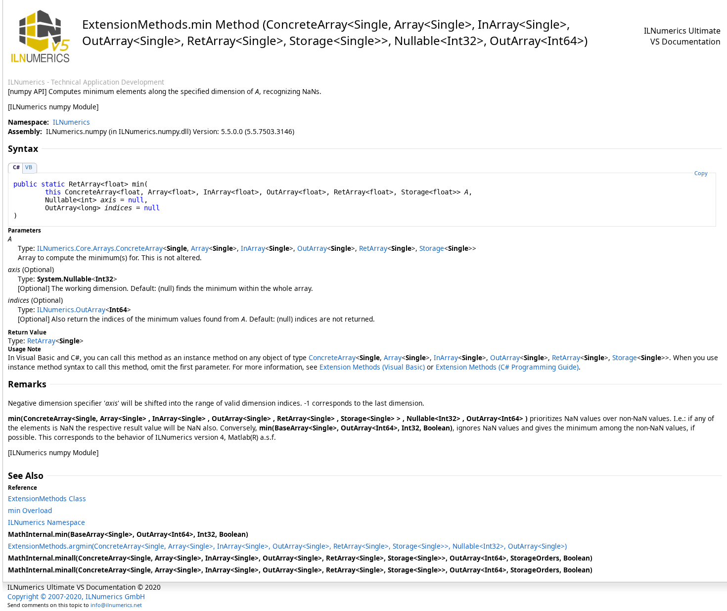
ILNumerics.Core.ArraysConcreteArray (100, 248)
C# (16, 167)
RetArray (373, 248)
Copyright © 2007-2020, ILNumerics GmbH (76, 596)
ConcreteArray (332, 357)
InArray (253, 248)
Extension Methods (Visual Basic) (372, 367)
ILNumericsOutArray (71, 309)
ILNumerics (71, 122)
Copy (701, 173)
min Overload (30, 510)
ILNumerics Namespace (46, 522)
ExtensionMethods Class (47, 498)
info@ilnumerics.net (116, 605)
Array (200, 248)
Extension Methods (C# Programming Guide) (507, 367)
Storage (431, 248)
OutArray (312, 248)
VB (28, 167)
